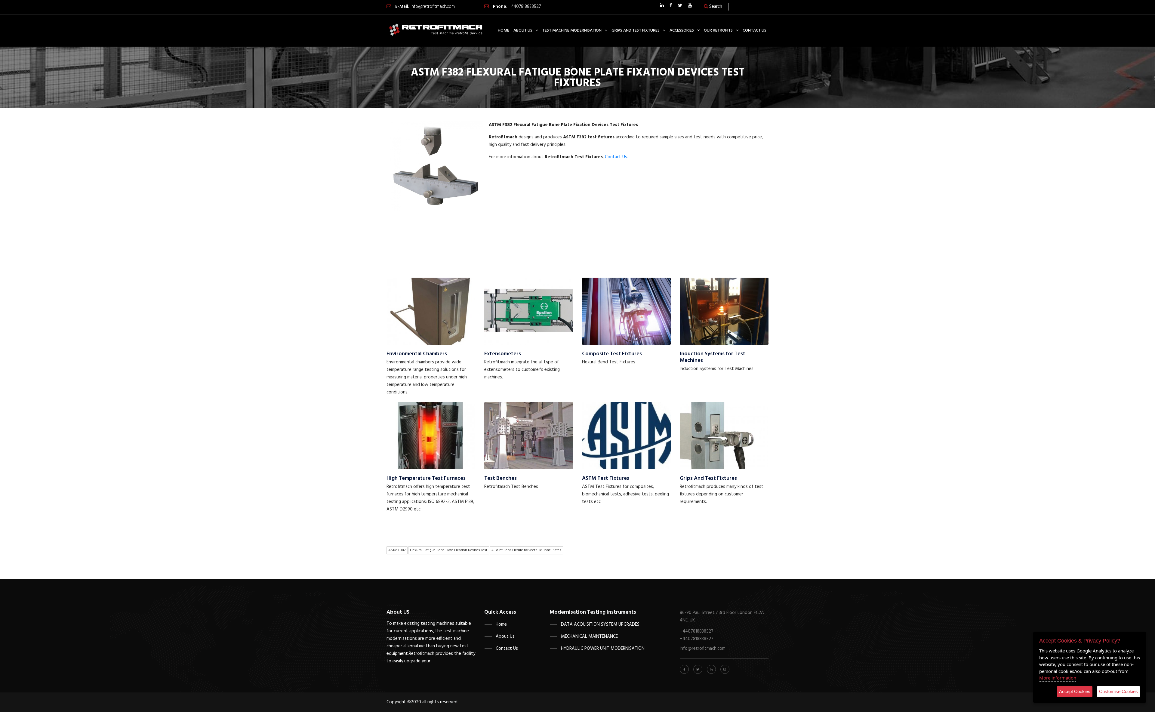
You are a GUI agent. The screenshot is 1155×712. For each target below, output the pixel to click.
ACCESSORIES (682, 30)
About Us (505, 636)
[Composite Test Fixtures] (626, 311)
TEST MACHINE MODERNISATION (572, 30)
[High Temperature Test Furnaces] (431, 435)
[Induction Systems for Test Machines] (724, 311)
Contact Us (616, 157)
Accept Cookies (1074, 691)
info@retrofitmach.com (433, 6)
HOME (503, 30)
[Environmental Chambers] (431, 311)
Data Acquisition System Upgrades (600, 624)
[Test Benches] (528, 435)
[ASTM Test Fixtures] (626, 435)
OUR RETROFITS (718, 30)
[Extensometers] (528, 311)
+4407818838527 (525, 6)
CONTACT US (754, 30)
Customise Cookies (1118, 691)
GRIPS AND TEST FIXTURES (635, 30)
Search (715, 6)
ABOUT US (522, 30)
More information (1057, 678)
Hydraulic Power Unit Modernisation (603, 648)
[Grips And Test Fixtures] (724, 435)
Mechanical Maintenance (589, 636)
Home (501, 624)
